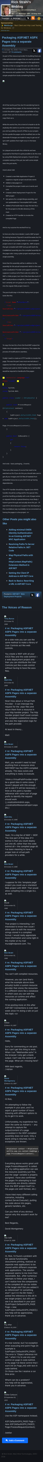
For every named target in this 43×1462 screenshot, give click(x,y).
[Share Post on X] (32, 594)
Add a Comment (16, 1440)
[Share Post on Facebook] (37, 594)
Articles (16, 18)
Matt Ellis (8, 680)
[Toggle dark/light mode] (39, 18)
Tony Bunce (9, 619)
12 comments (16, 52)
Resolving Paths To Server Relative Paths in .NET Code (22, 547)
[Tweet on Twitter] (34, 50)
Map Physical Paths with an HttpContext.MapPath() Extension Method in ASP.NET (21, 562)
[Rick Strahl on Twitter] (28, 18)
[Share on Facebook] (39, 50)
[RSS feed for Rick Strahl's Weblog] (33, 18)
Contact (5, 18)
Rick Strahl (8, 744)
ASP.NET (16, 594)
